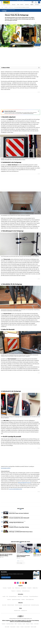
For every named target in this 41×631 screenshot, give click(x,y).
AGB (7, 596)
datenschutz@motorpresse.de (24, 482)
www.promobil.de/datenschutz (15, 489)
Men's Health (7, 626)
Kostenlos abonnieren (6, 577)
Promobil (22, 626)
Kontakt (4, 596)
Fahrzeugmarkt (37, 4)
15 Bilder (38, 44)
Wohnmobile (8, 4)
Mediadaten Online (17, 610)
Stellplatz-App (17, 587)
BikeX (16, 623)
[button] (20, 35)
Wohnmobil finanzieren (26, 590)
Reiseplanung (27, 4)
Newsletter (9, 587)
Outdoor (18, 626)
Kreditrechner (19, 590)
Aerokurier (3, 623)
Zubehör (18, 4)
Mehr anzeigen (20, 562)
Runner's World (27, 626)
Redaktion (23, 599)
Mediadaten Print (24, 610)
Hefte (20, 0)
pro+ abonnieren (23, 587)
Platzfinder (21, 4)
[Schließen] (38, 111)
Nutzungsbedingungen (12, 596)
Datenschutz (20, 596)
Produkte (23, 0)
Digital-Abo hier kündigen (16, 599)
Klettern (32, 623)
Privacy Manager (25, 596)
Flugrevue (27, 623)
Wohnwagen (13, 4)
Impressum (9, 599)
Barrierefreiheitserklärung (33, 596)
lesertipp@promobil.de (5, 468)
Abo (17, 0)
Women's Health (33, 626)
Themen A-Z (13, 590)
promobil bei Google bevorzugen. (28, 113)
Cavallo (24, 623)
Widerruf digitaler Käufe (30, 599)
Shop (13, 587)
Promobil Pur (29, 587)
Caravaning (4, 587)
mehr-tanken (36, 623)
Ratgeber (31, 4)
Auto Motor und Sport (10, 623)
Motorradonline (12, 626)
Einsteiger (4, 4)
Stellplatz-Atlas (35, 587)
